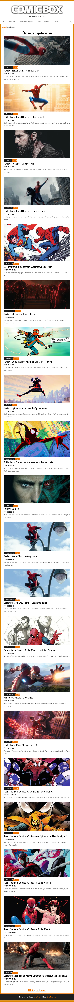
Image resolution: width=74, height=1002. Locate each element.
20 (37, 990)
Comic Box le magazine (26, 22)
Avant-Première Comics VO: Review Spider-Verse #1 (28, 882)
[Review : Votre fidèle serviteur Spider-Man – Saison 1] (37, 341)
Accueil (4, 27)
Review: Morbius (11, 508)
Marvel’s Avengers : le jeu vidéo (18, 697)
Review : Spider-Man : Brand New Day (21, 70)
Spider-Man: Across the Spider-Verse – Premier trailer (29, 462)
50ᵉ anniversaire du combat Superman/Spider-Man (28, 266)
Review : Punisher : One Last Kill (19, 163)
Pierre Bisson (10, 74)
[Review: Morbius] (37, 489)
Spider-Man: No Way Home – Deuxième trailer (25, 602)
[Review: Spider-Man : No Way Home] (37, 536)
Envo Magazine (51, 997)
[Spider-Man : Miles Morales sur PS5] (37, 725)
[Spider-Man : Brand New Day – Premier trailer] (37, 191)
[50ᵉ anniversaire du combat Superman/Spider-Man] (37, 242)
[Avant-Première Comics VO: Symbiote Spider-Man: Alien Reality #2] (37, 816)
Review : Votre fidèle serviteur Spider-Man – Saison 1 (28, 361)
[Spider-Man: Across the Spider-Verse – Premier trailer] (37, 439)
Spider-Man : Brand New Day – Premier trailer (25, 211)
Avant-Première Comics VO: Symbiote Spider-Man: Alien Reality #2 (35, 836)
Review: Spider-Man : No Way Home (20, 556)
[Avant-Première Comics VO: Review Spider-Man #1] (37, 910)
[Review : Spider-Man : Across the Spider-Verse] (37, 388)
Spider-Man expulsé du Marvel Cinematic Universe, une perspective (35, 975)
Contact (56, 22)
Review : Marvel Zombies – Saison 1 (21, 314)
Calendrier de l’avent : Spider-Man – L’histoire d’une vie (29, 650)
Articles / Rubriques (44, 22)
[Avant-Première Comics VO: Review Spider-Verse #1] (37, 863)
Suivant (42, 990)
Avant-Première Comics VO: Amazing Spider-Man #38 (29, 791)
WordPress (37, 997)
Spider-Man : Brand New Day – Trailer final (24, 117)
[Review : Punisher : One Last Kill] (37, 144)
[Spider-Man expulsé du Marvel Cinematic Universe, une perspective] (37, 956)
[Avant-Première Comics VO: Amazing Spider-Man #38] (37, 772)
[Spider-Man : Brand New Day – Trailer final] (37, 97)
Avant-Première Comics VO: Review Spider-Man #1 (28, 929)
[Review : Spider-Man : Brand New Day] (37, 50)
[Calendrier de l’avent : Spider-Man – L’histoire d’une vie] (37, 630)
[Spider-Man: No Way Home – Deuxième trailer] (37, 583)
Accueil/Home (12, 22)
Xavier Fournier (11, 270)
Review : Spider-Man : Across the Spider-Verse (25, 408)
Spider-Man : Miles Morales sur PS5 (20, 745)
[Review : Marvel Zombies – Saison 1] (37, 294)
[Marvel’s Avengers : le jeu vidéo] (37, 677)
